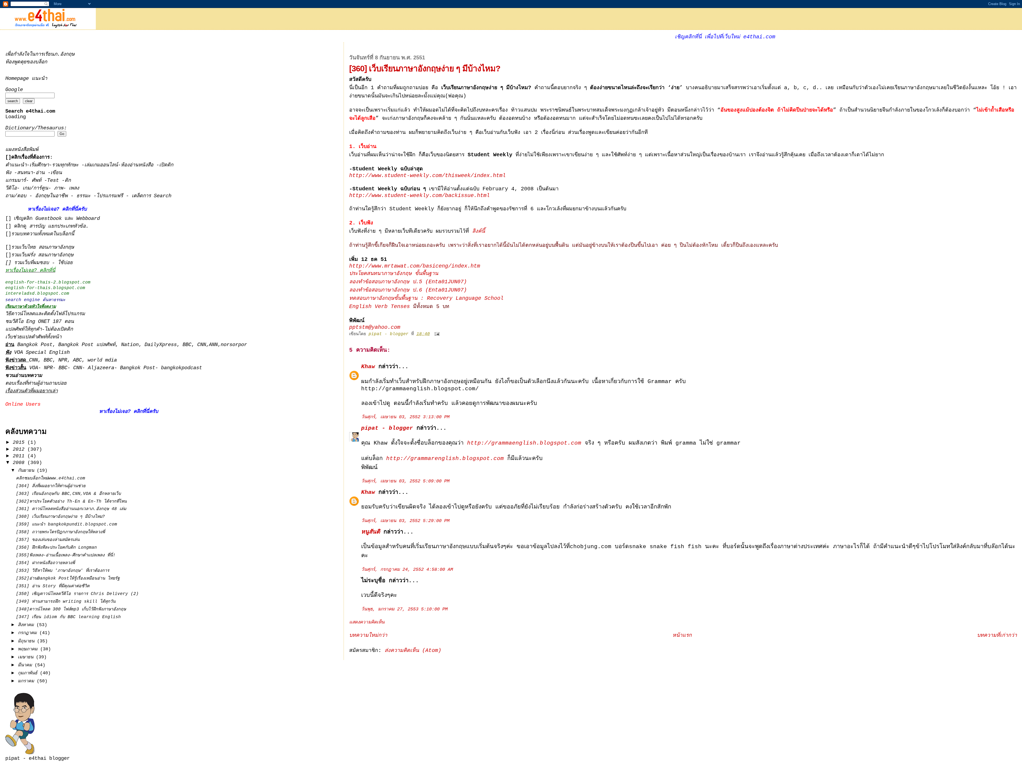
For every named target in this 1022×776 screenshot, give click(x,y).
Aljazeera (101, 368)
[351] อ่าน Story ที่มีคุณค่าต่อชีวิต (52, 586)
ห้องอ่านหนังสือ (137, 165)
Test (54, 180)
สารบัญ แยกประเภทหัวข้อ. (59, 226)
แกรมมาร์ (15, 180)
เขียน (56, 173)
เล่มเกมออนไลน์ (101, 165)
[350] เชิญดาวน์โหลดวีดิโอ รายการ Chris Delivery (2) (77, 594)
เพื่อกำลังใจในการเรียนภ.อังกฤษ (40, 54)
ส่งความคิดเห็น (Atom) (413, 651)
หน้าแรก (682, 635)
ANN (213, 345)
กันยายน (27, 470)
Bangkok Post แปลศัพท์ (86, 345)
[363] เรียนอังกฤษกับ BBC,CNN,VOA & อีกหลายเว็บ (68, 493)
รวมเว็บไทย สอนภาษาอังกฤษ (42, 247)
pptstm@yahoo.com (374, 327)
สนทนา (25, 173)
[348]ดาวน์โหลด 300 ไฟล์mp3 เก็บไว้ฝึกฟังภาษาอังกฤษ (71, 609)
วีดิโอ (11, 188)
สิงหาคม (27, 624)
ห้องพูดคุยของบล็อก (26, 62)
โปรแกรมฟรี (111, 196)
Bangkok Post (34, 345)
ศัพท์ (38, 180)
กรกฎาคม (28, 632)
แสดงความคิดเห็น (367, 622)
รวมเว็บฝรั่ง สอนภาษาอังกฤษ (42, 255)
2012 (20, 449)
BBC (187, 345)
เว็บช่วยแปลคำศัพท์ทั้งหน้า (33, 337)
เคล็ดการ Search (151, 196)
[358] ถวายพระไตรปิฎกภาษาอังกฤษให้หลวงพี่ (60, 532)
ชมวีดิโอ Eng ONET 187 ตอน (39, 322)
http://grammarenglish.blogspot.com (445, 458)
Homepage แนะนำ (26, 78)
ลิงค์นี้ (478, 231)
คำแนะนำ (16, 165)
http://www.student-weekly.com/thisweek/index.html (427, 176)
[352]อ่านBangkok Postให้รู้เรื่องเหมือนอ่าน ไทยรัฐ (68, 578)
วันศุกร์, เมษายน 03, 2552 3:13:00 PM (405, 417)
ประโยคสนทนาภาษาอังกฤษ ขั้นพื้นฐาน (393, 274)
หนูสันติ (370, 532)
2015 (20, 442)
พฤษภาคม (29, 649)
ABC (77, 360)
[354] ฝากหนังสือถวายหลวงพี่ (45, 563)
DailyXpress (161, 345)
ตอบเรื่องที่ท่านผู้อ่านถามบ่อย (36, 383)
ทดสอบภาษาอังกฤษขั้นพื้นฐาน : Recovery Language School (426, 298)
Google (14, 90)
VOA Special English (37, 352)
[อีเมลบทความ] (437, 334)
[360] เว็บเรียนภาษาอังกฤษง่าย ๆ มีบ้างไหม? (60, 516)
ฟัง (9, 173)
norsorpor (234, 345)
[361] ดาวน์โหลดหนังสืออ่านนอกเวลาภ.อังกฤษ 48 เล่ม (71, 509)
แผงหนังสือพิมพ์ (21, 150)
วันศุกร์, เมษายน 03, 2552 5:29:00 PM (405, 520)
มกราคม (27, 681)
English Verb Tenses (379, 307)
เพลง (74, 188)
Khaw (368, 366)
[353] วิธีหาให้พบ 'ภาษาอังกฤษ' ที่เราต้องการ (62, 570)
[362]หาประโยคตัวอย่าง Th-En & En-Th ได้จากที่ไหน (71, 501)
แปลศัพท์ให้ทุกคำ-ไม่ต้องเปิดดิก (39, 329)
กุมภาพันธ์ (29, 673)
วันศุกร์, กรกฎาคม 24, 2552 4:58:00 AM (407, 569)
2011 (20, 456)
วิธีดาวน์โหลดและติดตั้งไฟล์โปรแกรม (45, 314)
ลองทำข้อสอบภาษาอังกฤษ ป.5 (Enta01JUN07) (408, 282)
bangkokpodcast (181, 368)
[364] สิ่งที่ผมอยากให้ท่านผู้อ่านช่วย (50, 486)
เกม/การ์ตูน (35, 188)
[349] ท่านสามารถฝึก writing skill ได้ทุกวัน (66, 601)
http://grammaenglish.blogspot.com (524, 443)
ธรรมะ (84, 196)
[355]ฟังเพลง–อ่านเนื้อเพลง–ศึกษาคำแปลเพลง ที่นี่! (66, 555)
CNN (201, 345)
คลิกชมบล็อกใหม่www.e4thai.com (50, 478)
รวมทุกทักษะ (65, 165)
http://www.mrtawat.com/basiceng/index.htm (414, 266)
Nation (130, 345)
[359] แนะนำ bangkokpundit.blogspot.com (66, 524)
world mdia (102, 360)
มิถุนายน (27, 641)
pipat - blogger (387, 428)
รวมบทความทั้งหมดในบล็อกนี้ (42, 234)
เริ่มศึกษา (39, 165)
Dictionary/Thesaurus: (36, 128)
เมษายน (27, 657)
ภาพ (58, 188)
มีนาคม (26, 665)
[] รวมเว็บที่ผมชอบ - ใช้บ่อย (39, 263)
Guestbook (48, 218)
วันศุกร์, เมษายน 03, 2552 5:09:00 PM (405, 481)
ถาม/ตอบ (17, 196)
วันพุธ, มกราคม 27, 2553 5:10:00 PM (404, 609)
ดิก (68, 180)
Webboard (88, 218)
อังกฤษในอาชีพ (53, 196)
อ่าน (42, 173)
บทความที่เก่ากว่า (997, 635)
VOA (33, 368)
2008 (20, 462)
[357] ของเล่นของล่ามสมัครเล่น (48, 539)
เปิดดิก (166, 165)
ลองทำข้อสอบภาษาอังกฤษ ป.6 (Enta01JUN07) (408, 290)
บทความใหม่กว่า (368, 635)
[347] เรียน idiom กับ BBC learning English (68, 617)
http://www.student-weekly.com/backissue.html (419, 196)
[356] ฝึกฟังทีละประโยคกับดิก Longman (56, 547)
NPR (62, 360)
